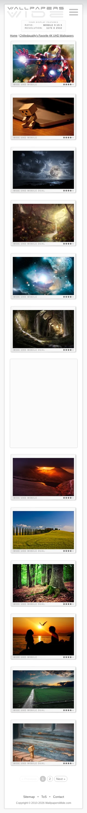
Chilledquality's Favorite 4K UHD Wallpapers (46, 35)
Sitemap (29, 796)
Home (13, 35)
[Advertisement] (43, 402)
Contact (58, 796)
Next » (60, 779)
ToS (44, 796)
